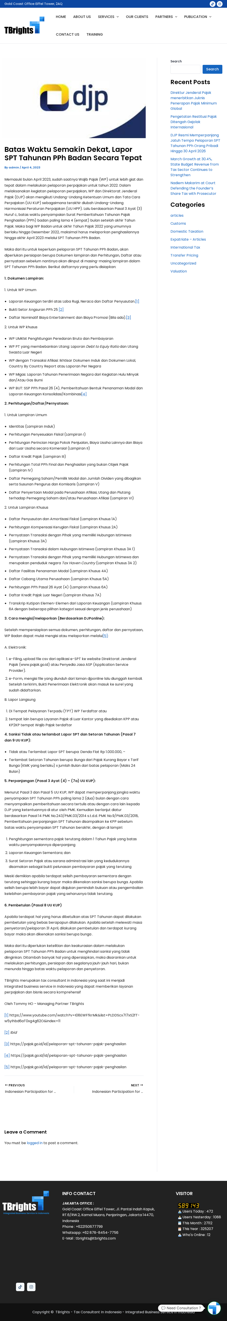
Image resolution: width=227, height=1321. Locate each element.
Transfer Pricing (184, 255)
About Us (82, 16)
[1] (137, 301)
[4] (84, 394)
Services (106, 16)
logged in (35, 1142)
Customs (178, 223)
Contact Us (67, 34)
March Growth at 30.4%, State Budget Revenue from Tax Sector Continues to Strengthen (194, 167)
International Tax (185, 247)
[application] (116, 17)
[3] (128, 317)
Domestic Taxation (186, 231)
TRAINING (94, 34)
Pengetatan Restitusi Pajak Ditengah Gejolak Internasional (193, 122)
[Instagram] (220, 4)
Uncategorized (183, 263)
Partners (164, 16)
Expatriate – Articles (188, 239)
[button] (214, 1308)
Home (61, 16)
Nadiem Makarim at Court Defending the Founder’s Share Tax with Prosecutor (193, 188)
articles (177, 215)
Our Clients (137, 16)
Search (176, 61)
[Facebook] (212, 4)
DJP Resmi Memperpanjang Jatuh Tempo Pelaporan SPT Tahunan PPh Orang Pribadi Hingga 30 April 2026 (195, 143)
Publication (195, 16)
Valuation (178, 271)
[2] (61, 309)
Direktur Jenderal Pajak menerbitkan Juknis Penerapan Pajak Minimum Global (193, 100)
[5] (105, 635)
